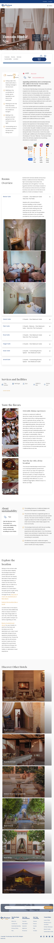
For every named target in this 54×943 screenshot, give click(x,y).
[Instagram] (44, 936)
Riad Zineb (8, 858)
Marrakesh (25, 923)
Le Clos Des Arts (10, 698)
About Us (14, 921)
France (35, 923)
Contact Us (14, 923)
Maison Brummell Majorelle (14, 794)
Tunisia (35, 926)
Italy (34, 928)
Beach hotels (47, 929)
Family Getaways (48, 927)
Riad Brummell (9, 762)
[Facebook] (47, 936)
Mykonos (24, 928)
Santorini (24, 926)
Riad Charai (8, 826)
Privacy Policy (15, 928)
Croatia (35, 930)
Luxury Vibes (47, 920)
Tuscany (24, 921)
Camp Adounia (10, 890)
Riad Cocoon (9, 730)
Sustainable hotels (48, 931)
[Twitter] (41, 936)
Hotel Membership (16, 926)
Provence (24, 930)
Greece (35, 921)
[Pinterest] (49, 936)
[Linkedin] (52, 936)
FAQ (13, 930)
